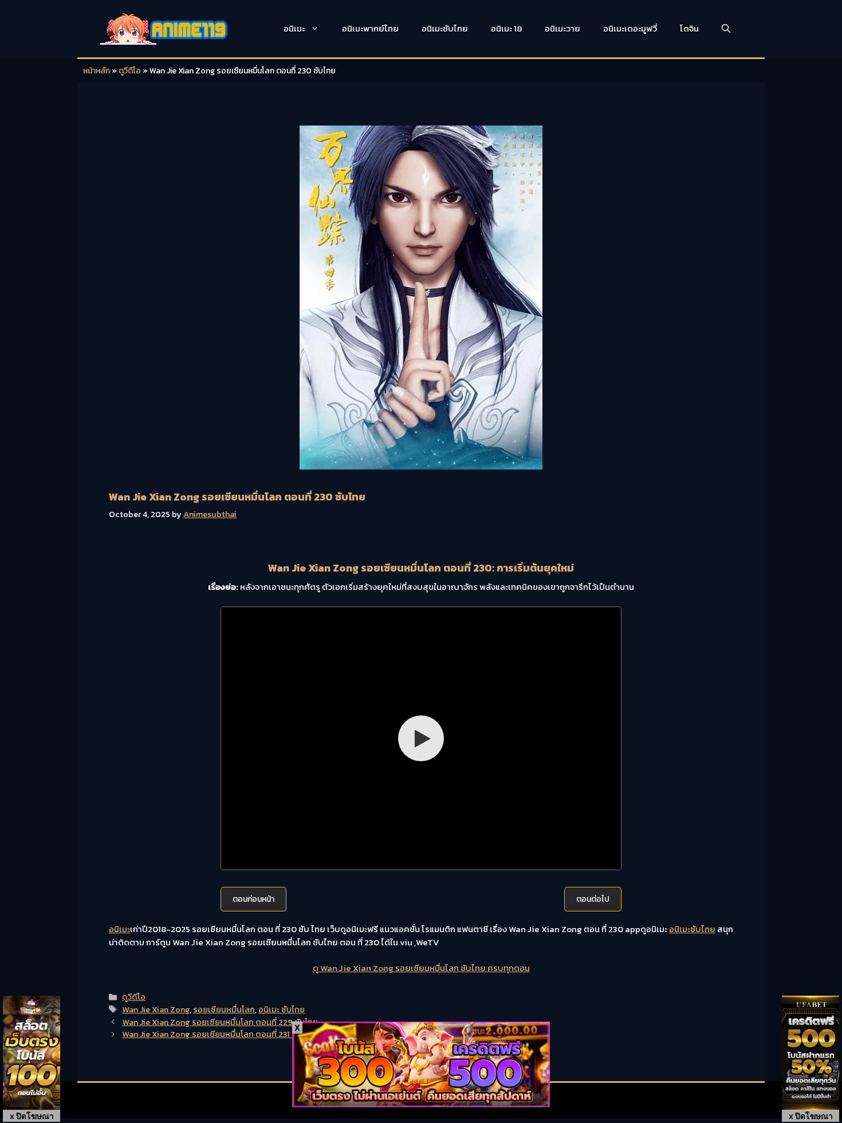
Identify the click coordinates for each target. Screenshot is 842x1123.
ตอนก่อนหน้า (253, 899)
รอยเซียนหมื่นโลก (224, 1009)
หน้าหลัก (96, 71)
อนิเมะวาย (562, 28)
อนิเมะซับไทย (445, 28)
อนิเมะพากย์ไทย (370, 28)
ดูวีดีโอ (130, 71)
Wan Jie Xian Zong (156, 1009)
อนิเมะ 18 (506, 28)
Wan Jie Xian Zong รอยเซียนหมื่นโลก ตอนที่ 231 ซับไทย (218, 1034)
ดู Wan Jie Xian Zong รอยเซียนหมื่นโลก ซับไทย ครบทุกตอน (421, 968)
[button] (726, 28)
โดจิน (689, 28)
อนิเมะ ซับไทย (281, 1009)
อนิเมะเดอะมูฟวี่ (630, 28)
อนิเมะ (294, 28)
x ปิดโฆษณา (32, 1116)
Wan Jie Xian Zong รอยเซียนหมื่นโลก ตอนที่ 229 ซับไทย (220, 1022)
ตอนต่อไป (592, 899)
